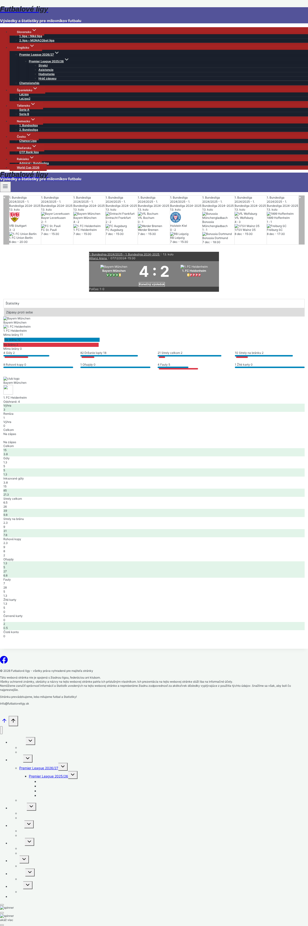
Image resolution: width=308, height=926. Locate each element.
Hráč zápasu (47, 78)
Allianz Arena (98, 258)
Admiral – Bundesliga (34, 163)
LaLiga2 (24, 98)
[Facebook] (4, 661)
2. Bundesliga (28, 129)
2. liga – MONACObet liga (36, 40)
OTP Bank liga (29, 152)
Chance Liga (28, 140)
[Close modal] (2, 905)
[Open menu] (5, 186)
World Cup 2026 (28, 167)
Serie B (24, 114)
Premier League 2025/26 (48, 776)
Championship (29, 83)
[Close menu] (1, 730)
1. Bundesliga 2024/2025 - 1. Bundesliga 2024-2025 (124, 254)
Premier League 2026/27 (38, 768)
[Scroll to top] (4, 722)
